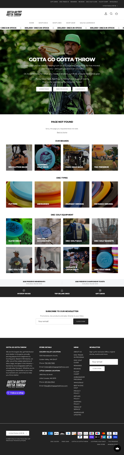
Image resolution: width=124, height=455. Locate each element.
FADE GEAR (65, 441)
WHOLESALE (114, 2)
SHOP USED (57, 23)
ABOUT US (78, 352)
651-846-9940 (50, 382)
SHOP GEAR (70, 23)
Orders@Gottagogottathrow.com (56, 367)
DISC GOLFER (54, 441)
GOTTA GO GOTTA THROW (80, 441)
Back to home (62, 132)
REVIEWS (81, 2)
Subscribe (80, 321)
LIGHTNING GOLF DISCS (98, 441)
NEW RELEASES (62, 89)
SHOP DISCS (43, 23)
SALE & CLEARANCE (87, 23)
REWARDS (73, 2)
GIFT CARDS (54, 2)
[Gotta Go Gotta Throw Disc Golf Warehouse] (14, 13)
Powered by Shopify (20, 440)
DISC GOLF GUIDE (91, 2)
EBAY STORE (101, 444)
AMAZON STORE (113, 444)
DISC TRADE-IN (64, 2)
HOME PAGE (44, 89)
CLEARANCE (80, 89)
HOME (31, 23)
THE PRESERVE (113, 441)
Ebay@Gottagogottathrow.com (56, 386)
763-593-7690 (50, 363)
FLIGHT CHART (103, 2)
